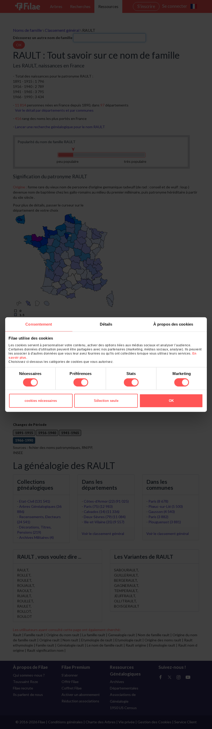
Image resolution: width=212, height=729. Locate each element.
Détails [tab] (106, 324)
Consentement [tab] (38, 324)
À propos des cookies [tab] (173, 324)
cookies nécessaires (41, 401)
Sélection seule (106, 401)
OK (171, 401)
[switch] (80, 382)
